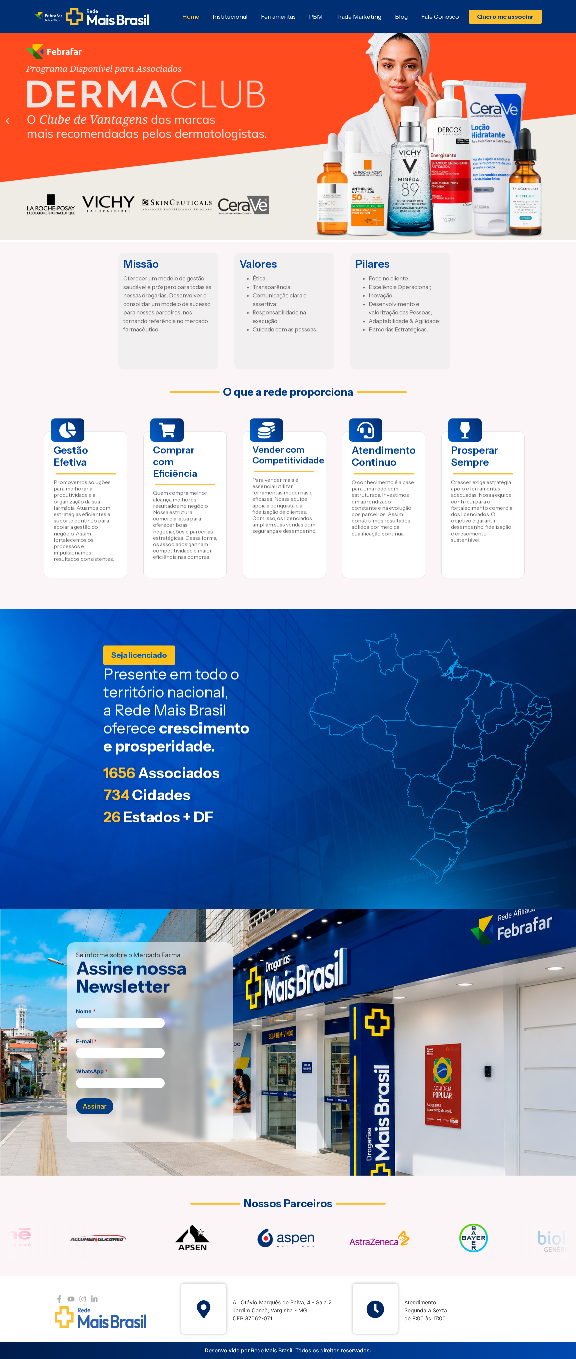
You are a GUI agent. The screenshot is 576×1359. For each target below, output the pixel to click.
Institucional (230, 16)
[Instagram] (82, 1299)
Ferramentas (278, 16)
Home (190, 16)
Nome (86, 1011)
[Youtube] (71, 1299)
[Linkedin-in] (94, 1299)
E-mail (86, 1041)
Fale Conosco (440, 16)
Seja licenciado (139, 655)
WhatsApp (92, 1071)
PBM (316, 16)
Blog (401, 16)
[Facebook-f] (59, 1299)
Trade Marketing (359, 16)
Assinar (95, 1106)
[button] (7, 121)
